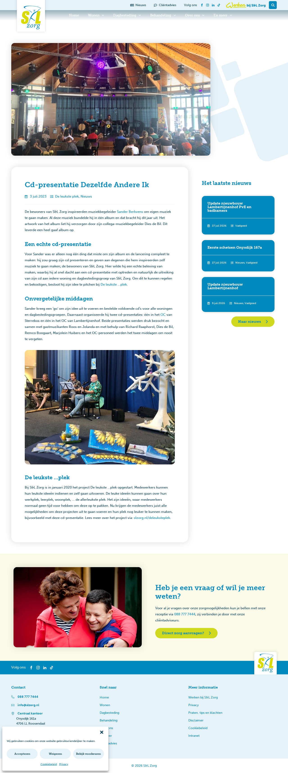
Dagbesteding (124, 15)
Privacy (63, 764)
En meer (220, 15)
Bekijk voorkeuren (88, 753)
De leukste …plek (114, 284)
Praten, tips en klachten (205, 713)
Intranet (194, 736)
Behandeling (160, 15)
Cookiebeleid (48, 764)
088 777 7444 (184, 614)
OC (163, 315)
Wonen (93, 15)
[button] (101, 732)
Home (74, 15)
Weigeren (55, 753)
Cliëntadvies (108, 743)
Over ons (192, 15)
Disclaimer (195, 720)
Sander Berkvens (130, 212)
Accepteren (22, 753)
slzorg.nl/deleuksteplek (152, 518)
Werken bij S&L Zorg (203, 697)
